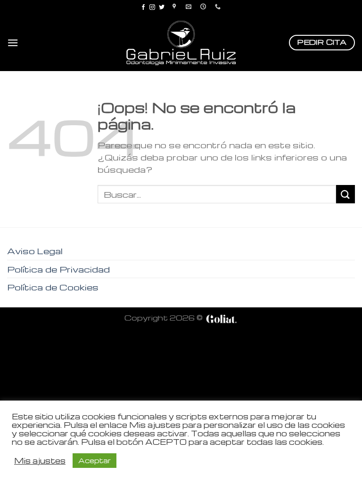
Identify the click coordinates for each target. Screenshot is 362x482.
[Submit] (345, 194)
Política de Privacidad (58, 269)
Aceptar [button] (94, 460)
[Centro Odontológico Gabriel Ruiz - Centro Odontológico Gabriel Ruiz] (181, 42)
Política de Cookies (53, 286)
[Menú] (12, 42)
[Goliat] (221, 317)
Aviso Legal (35, 250)
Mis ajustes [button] (40, 461)
